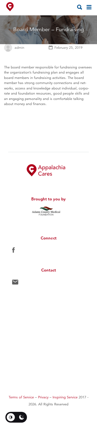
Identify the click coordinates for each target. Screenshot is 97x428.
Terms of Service (21, 397)
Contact (15, 283)
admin (19, 48)
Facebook (13, 251)
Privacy (43, 397)
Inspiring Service (65, 397)
